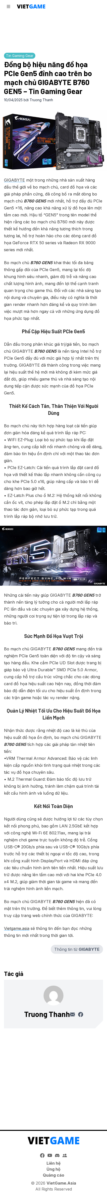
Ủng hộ (53, 1169)
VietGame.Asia (61, 1183)
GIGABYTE (14, 180)
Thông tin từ (77, 949)
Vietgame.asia (16, 928)
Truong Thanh (41, 100)
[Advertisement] (53, 31)
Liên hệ (54, 1163)
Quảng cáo (53, 1175)
